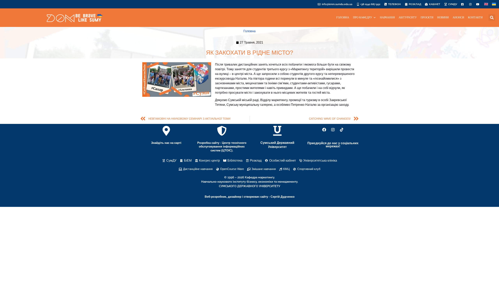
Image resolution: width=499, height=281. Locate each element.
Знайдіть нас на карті (166, 142)
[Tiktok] (342, 130)
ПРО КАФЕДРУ (362, 17)
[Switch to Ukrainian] (494, 4)
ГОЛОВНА (342, 17)
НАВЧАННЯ (387, 17)
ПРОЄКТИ (427, 17)
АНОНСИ (458, 17)
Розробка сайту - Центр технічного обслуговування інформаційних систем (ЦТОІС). (221, 146)
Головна (249, 31)
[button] (491, 17)
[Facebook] (324, 130)
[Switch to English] (486, 4)
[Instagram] (333, 130)
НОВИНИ (443, 17)
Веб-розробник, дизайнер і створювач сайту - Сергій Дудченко (250, 196)
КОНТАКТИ (475, 17)
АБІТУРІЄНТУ (408, 17)
